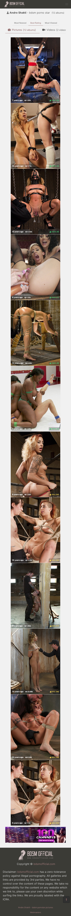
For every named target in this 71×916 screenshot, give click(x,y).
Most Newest (20, 23)
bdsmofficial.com (44, 864)
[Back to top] (66, 899)
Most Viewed (51, 23)
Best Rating (35, 23)
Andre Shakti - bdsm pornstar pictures (35, 907)
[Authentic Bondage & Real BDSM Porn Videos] (35, 841)
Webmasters (35, 912)
